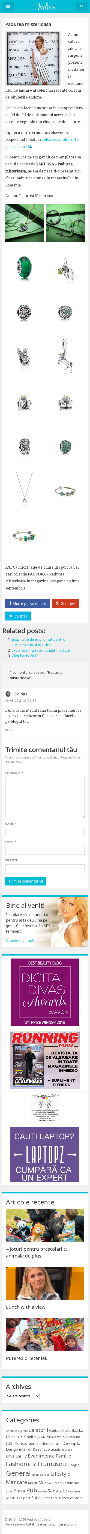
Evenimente (41, 1455)
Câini (10, 1443)
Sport (25, 1497)
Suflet (36, 1497)
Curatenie (73, 1437)
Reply (9, 729)
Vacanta (76, 1497)
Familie (63, 1456)
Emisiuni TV (16, 1456)
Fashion (16, 1464)
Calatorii (38, 1430)
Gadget (74, 1465)
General (18, 1473)
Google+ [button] (68, 603)
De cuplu (71, 1443)
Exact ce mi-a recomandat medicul (41, 650)
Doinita (21, 694)
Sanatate (57, 1491)
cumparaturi (55, 1437)
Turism (63, 1498)
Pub (31, 1490)
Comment (14, 773)
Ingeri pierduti (41, 1474)
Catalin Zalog (36, 1524)
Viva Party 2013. (25, 655)
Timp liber (50, 1498)
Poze (9, 1491)
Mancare (16, 1482)
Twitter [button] (20, 616)
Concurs (14, 1436)
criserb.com (67, 1524)
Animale (11, 1431)
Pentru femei (71, 1483)
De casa (55, 1443)
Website (11, 860)
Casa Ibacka (72, 1430)
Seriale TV (13, 1498)
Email (10, 842)
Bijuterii (23, 1430)
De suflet (40, 1449)
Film (32, 1464)
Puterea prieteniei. (26, 1358)
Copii (28, 1436)
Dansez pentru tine (31, 1443)
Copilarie (39, 1437)
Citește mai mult (20, 940)
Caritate (55, 1430)
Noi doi (57, 1483)
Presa (19, 1491)
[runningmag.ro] (45, 1059)
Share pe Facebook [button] (29, 603)
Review (42, 1491)
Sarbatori (74, 1491)
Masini (33, 1482)
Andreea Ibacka (45, 6)
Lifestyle (60, 1473)
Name (10, 824)
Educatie (67, 1449)
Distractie (54, 1450)
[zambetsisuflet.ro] (45, 1107)
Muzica (45, 1482)
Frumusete (53, 1464)
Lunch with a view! (26, 1307)
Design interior (19, 1449)
